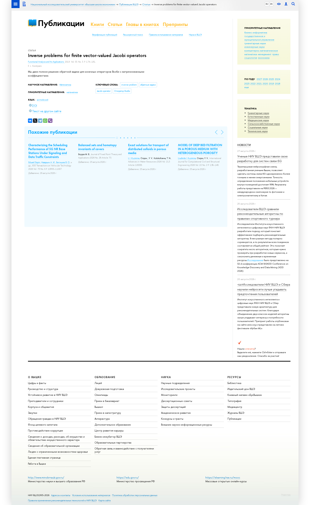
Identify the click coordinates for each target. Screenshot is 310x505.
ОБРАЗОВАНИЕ (105, 377)
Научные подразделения (175, 383)
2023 (247, 83)
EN (271, 4)
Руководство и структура (43, 389)
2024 (277, 79)
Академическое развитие (176, 412)
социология (250, 57)
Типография (234, 401)
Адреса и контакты (60, 495)
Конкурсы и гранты (172, 418)
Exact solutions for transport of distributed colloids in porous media (148, 149)
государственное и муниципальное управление (259, 37)
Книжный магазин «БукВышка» (244, 395)
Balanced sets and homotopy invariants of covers (97, 147)
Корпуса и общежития (41, 407)
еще (246, 87)
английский (42, 99)
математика (250, 54)
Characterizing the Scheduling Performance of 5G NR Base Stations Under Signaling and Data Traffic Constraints (47, 151)
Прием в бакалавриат (107, 401)
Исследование (255, 260)
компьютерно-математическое (261, 50)
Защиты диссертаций (173, 407)
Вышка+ (99, 407)
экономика (263, 57)
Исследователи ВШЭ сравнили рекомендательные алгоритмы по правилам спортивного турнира (260, 214)
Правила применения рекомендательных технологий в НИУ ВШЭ (62, 500)
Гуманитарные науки (258, 113)
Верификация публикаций (104, 34)
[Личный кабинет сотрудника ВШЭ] (286, 4)
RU (267, 4)
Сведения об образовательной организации (54, 445)
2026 (265, 79)
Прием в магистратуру (108, 412)
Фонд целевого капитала (42, 424)
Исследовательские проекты (178, 389)
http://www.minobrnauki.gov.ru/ (46, 477)
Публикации (61, 23)
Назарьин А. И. (48, 162)
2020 (265, 83)
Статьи (115, 24)
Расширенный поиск (133, 34)
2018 (277, 83)
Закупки (32, 412)
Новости (244, 145)
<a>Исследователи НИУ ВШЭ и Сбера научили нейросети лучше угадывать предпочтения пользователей (263, 289)
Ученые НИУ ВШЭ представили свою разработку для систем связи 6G (262, 158)
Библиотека (234, 383)
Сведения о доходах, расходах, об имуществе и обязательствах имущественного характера (56, 438)
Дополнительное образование (113, 424)
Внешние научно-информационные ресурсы (186, 424)
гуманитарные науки (255, 43)
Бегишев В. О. (63, 162)
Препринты (175, 24)
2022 (253, 83)
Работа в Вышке (37, 463)
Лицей (98, 383)
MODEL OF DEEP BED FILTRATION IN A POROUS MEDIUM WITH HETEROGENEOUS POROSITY (200, 149)
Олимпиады (101, 395)
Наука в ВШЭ (195, 34)
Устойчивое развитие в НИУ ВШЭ (47, 395)
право (275, 54)
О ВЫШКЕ (35, 377)
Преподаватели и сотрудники (45, 401)
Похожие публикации (52, 132)
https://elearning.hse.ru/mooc (222, 477)
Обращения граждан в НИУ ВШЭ (47, 418)
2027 (259, 79)
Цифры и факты (37, 383)
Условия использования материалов (91, 495)
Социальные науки (258, 127)
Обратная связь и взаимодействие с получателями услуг (124, 450)
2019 (271, 83)
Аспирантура (102, 418)
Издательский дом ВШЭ (241, 389)
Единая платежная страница (44, 457)
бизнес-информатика (255, 32)
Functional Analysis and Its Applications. (46, 61)
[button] (117, 138)
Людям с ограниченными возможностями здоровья (58, 451)
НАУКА (166, 377)
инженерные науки (254, 46)
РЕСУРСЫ (234, 377)
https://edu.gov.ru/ (128, 477)
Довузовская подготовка (109, 389)
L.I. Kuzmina (133, 158)
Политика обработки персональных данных (134, 495)
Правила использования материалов (166, 34)
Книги (97, 24)
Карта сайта (104, 500)
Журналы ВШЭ (235, 412)
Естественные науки (258, 116)
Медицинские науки (258, 120)
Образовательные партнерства (113, 442)
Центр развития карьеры (109, 430)
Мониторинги (169, 395)
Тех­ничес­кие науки (258, 131)
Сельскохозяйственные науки (264, 123)
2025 (271, 79)
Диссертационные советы (176, 401)
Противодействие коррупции (45, 430)
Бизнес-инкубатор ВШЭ (108, 436)
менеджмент (264, 54)
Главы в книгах (142, 24)
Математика (65, 84)
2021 (259, 83)
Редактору (285, 494)
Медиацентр (234, 407)
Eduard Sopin (34, 162)
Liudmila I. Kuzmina (187, 158)
